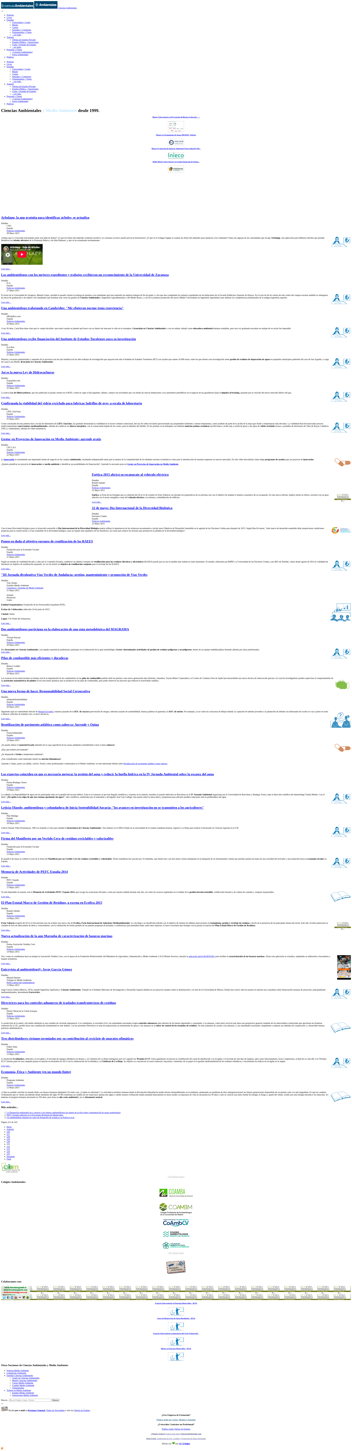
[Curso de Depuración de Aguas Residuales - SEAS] (176, 1330)
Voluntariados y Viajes (22, 32)
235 (8, 1154)
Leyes (9, 17)
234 (8, 1151)
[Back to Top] (2, 1403)
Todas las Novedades (55, 1410)
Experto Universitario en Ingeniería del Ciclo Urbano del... (176, 1333)
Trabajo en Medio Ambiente (19, 1390)
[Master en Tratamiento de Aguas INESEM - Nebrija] (176, 145)
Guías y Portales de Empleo (24, 45)
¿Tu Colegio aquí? (176, 1253)
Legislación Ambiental (16, 1373)
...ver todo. (16, 35)
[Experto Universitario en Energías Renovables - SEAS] (176, 1314)
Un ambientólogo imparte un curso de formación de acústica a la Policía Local (40, 1117)
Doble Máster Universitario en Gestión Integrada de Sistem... (176, 162)
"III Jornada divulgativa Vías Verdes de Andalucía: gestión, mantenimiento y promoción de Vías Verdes (74, 574)
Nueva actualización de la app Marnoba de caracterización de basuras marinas (56, 936)
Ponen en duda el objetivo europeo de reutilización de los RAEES (47, 541)
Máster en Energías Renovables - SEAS (176, 1349)
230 (8, 1142)
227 (8, 1134)
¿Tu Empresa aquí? (176, 1177)
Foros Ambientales (20, 54)
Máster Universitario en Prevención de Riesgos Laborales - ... (176, 117)
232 (8, 1146)
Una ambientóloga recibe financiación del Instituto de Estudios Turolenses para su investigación (68, 339)
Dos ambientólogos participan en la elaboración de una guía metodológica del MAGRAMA (65, 629)
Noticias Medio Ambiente (18, 1370)
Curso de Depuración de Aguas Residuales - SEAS (176, 1318)
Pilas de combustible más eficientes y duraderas (34, 658)
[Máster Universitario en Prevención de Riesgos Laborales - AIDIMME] (176, 131)
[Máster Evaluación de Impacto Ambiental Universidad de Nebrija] (176, 158)
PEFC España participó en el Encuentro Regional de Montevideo (35, 1115)
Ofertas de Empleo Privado (24, 40)
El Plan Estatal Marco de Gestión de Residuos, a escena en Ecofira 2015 (51, 902)
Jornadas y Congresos (21, 30)
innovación (9, 459)
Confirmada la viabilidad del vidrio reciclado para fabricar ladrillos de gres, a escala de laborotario (71, 403)
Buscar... (5, 1400)
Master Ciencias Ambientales (24, 1380)
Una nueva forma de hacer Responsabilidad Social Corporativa (45, 691)
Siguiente (11, 1156)
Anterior (10, 1129)
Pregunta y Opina (14, 49)
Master (15, 25)
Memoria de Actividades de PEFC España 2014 (34, 871)
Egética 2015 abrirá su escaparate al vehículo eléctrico (130, 474)
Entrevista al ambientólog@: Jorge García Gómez (36, 969)
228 (8, 1137)
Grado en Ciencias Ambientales (25, 1378)
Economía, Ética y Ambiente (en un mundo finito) (36, 1072)
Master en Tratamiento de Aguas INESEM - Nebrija (176, 135)
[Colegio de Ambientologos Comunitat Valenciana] (176, 1222)
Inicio (9, 1127)
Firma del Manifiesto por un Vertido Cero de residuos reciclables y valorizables (57, 838)
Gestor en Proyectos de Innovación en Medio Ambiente (152, 464)
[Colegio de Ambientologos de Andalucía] (176, 1193)
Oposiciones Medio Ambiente (25, 1395)
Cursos (15, 27)
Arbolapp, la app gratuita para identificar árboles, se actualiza (45, 217)
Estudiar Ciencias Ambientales (20, 1375)
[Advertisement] (176, 193)
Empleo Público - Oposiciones (25, 42)
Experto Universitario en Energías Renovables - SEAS (176, 1303)
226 (8, 1132)
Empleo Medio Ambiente (23, 1393)
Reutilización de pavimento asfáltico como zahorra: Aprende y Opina (50, 724)
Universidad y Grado (21, 22)
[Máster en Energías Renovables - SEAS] (176, 1360)
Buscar (55, 1400)
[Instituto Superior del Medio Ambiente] (11, 1172)
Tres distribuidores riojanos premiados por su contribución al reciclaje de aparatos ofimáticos (67, 1038)
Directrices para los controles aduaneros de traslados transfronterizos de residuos (58, 1003)
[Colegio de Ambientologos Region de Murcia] (176, 1233)
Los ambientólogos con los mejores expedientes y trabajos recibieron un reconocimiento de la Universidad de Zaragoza (85, 275)
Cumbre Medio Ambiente (23, 1385)
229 (8, 1139)
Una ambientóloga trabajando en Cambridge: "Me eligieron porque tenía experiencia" (62, 308)
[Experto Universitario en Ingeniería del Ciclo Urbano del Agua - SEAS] (176, 1345)
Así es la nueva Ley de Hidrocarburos (27, 372)
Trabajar (10, 37)
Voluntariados (18, 1388)
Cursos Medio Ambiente (22, 1383)
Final (9, 1159)
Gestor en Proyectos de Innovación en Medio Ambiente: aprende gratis (51, 439)
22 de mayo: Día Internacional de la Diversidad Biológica (132, 508)
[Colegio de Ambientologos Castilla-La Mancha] (176, 1245)
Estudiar (10, 20)
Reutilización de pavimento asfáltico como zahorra (145, 763)
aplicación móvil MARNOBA (202, 956)
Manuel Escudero (45, 711)
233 (8, 1149)
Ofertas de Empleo (82, 1410)
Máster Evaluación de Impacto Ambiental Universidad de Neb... (176, 149)
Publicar (10, 57)
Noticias (10, 15)
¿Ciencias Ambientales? (22, 52)
